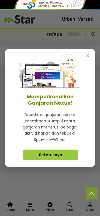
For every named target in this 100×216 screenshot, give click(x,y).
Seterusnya (50, 155)
